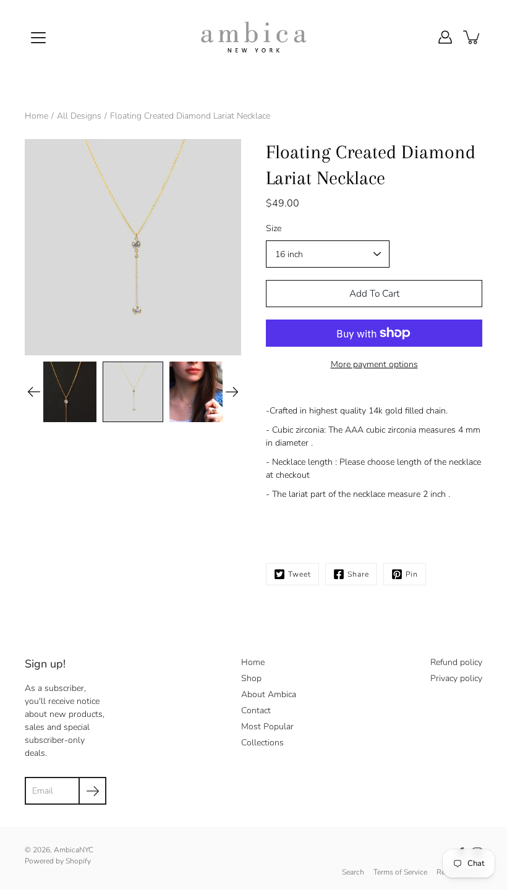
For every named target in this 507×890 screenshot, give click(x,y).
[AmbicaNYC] (253, 37)
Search (353, 872)
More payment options (374, 364)
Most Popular (267, 726)
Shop (251, 678)
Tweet (299, 574)
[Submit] (92, 791)
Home (36, 116)
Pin (412, 574)
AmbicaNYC (73, 850)
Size (273, 228)
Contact (256, 710)
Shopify (78, 861)
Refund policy (456, 662)
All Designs (79, 116)
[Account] (445, 37)
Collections (262, 742)
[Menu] (38, 38)
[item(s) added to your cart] (472, 37)
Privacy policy (456, 678)
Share (358, 574)
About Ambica (268, 694)
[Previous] (34, 392)
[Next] (232, 392)
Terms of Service (400, 872)
